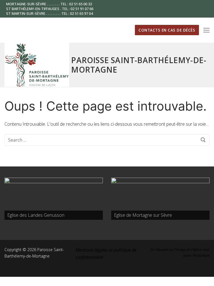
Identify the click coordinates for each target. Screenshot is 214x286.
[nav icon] (206, 30)
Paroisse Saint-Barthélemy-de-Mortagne (138, 64)
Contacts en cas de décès (166, 30)
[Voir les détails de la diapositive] (53, 199)
